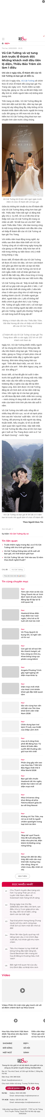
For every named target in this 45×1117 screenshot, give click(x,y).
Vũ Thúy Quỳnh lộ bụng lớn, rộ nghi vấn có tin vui (31, 634)
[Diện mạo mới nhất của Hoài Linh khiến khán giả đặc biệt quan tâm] (10, 688)
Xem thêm (22, 876)
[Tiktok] (38, 1088)
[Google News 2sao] (14, 577)
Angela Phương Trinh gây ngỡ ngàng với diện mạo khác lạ (31, 672)
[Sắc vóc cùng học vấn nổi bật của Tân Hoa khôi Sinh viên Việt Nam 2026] (10, 707)
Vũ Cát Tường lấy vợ (19, 534)
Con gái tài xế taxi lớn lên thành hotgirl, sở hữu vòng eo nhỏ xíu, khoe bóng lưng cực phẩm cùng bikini (31, 654)
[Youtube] (33, 1088)
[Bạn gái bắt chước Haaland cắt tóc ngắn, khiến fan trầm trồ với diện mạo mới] (10, 780)
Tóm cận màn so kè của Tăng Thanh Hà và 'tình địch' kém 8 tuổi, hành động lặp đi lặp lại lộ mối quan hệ (32, 597)
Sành (26, 1052)
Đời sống (7, 1048)
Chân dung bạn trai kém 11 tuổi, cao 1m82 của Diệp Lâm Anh (31, 727)
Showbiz (7, 1043)
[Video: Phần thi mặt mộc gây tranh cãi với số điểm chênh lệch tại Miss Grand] (22, 990)
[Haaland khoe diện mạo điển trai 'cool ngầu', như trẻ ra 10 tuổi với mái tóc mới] (10, 615)
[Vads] (43, 36)
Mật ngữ (7, 1052)
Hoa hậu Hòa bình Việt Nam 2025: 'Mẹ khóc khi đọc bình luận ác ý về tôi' (15, 1034)
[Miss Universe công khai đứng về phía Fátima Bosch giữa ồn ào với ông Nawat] (10, 799)
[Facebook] (28, 1088)
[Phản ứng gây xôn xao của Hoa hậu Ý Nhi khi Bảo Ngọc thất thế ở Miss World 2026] (10, 764)
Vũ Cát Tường (27, 81)
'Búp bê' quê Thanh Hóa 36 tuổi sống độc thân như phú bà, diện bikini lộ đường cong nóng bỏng (31, 840)
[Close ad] (43, 1)
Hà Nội (4, 1093)
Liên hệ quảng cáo (15, 1088)
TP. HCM (5, 1100)
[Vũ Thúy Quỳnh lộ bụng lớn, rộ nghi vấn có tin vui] (10, 634)
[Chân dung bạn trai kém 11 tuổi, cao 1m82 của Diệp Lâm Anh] (10, 726)
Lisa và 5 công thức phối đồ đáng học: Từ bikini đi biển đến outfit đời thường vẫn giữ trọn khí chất (31, 746)
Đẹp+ (7, 43)
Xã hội (26, 1048)
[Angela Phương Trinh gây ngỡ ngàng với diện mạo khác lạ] (10, 672)
